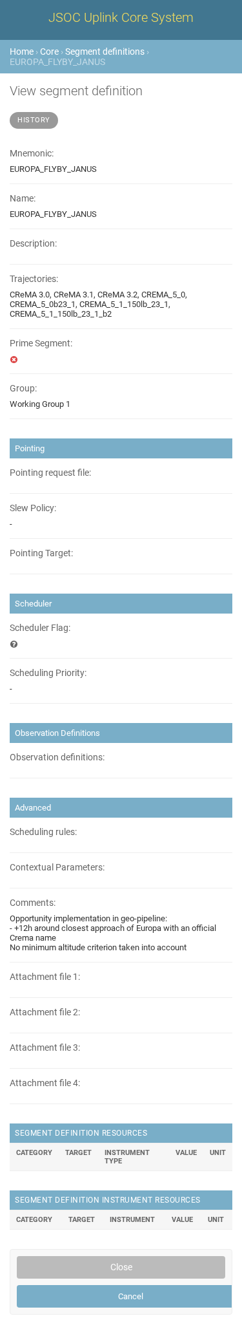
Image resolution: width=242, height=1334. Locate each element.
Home (22, 51)
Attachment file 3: (45, 1048)
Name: (22, 198)
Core (49, 51)
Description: (33, 244)
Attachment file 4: (45, 1083)
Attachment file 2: (45, 1012)
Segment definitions (105, 51)
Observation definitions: (57, 757)
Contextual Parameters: (57, 867)
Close (121, 1267)
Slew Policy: (33, 508)
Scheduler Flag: (40, 628)
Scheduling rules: (43, 832)
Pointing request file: (50, 473)
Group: (23, 388)
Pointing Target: (41, 553)
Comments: (32, 903)
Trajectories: (34, 279)
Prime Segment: (41, 343)
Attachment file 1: (45, 977)
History (33, 120)
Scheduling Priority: (48, 673)
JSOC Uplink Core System (121, 17)
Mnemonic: (32, 153)
